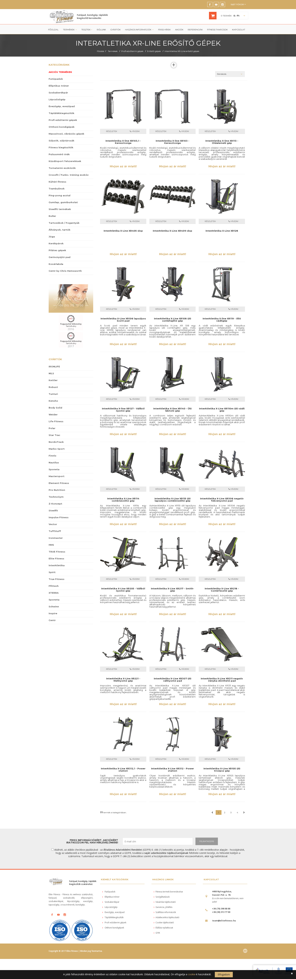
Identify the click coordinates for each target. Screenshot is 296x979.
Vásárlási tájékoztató (166, 901)
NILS (51, 373)
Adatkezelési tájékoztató (167, 917)
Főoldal (53, 29)
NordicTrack (56, 442)
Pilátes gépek (57, 250)
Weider (53, 414)
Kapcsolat (238, 29)
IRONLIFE (54, 366)
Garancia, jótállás (164, 907)
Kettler (53, 380)
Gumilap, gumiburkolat (63, 202)
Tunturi (53, 394)
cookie (191, 974)
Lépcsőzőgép (57, 99)
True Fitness (56, 579)
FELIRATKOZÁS (206, 841)
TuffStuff (55, 531)
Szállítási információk (166, 912)
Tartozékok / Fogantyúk (64, 223)
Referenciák (195, 29)
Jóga (52, 236)
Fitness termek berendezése (169, 891)
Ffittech (54, 586)
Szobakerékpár (58, 92)
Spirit (52, 572)
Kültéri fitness (57, 182)
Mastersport (56, 476)
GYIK (158, 932)
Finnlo (52, 455)
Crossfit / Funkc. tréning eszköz (69, 175)
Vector (53, 524)
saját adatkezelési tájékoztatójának (166, 853)
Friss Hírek (164, 29)
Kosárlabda (56, 264)
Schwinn (54, 606)
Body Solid (55, 407)
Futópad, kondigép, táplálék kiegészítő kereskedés (92, 16)
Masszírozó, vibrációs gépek (66, 134)
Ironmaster (56, 538)
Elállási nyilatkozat (164, 927)
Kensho (53, 401)
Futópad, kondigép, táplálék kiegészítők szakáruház (82, 883)
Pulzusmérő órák (59, 154)
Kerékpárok (56, 243)
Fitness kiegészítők (61, 147)
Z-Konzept (55, 503)
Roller (52, 216)
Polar (52, 428)
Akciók (179, 29)
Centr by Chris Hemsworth (65, 271)
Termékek (69, 29)
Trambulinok (57, 188)
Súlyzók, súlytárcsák (61, 140)
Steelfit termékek (60, 209)
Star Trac (54, 435)
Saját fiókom (237, 4)
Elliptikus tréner (59, 86)
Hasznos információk (138, 29)
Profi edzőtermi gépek (132, 51)
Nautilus (54, 462)
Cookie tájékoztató (165, 922)
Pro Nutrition (57, 490)
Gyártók (115, 29)
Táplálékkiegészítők (61, 113)
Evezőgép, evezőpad (62, 106)
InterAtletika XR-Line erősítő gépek (182, 51)
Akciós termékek (60, 72)
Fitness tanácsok (217, 29)
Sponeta (54, 469)
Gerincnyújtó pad (59, 257)
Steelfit (53, 510)
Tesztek (85, 29)
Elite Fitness (56, 558)
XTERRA (54, 593)
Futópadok (56, 79)
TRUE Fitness (57, 551)
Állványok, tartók (59, 230)
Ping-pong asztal (59, 195)
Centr (52, 620)
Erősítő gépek (154, 51)
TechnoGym (56, 497)
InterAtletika (57, 565)
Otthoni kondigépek (62, 127)
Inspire (53, 613)
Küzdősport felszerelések (65, 161)
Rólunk (101, 29)
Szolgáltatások (163, 896)
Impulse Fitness (59, 517)
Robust (53, 387)
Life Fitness (56, 421)
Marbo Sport (57, 449)
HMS (51, 545)
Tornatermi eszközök (62, 168)
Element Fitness (59, 483)
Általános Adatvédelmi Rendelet (122, 849)
